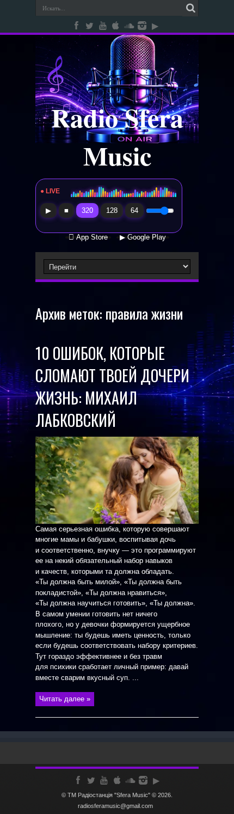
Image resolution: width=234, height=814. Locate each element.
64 (134, 210)
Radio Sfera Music (117, 136)
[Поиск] (190, 8)
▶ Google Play (143, 237)
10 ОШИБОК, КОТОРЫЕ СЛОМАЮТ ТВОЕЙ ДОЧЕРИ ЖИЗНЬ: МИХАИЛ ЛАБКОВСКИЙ (112, 386)
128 (112, 210)
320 (87, 210)
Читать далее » (64, 699)
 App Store (88, 237)
